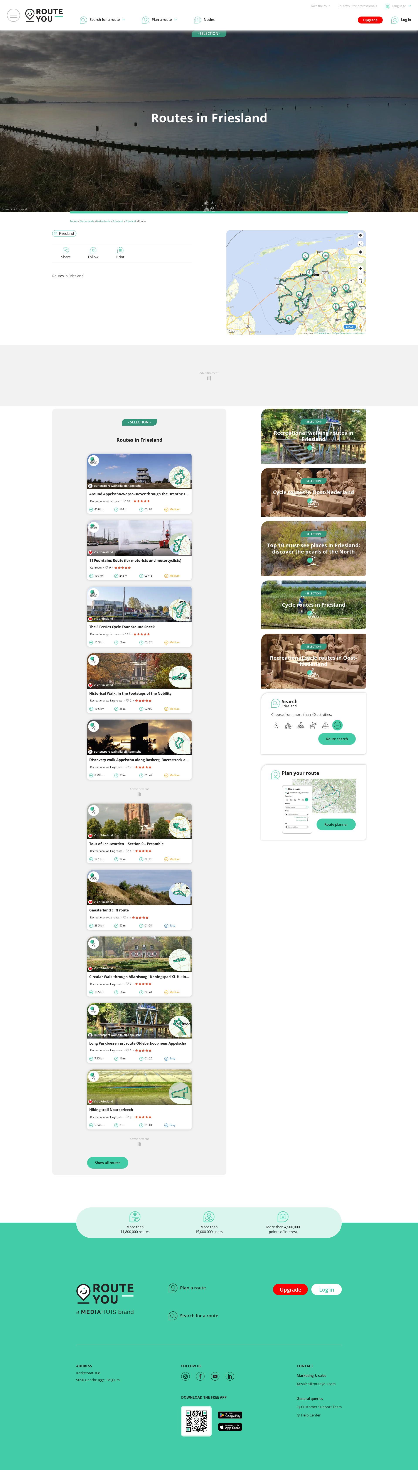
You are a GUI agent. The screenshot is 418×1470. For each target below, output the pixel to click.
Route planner (336, 824)
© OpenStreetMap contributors (348, 333)
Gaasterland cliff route (109, 910)
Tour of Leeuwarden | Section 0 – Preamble (126, 843)
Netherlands (87, 221)
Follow (93, 257)
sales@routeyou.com (318, 1383)
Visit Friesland (19, 209)
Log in (326, 1289)
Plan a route (193, 1288)
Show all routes (107, 1162)
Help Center (310, 1415)
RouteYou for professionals (357, 6)
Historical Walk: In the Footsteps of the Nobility (130, 693)
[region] (296, 282)
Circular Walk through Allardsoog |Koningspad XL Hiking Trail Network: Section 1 (160, 976)
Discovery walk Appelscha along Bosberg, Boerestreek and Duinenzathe (151, 759)
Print (120, 257)
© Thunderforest (322, 333)
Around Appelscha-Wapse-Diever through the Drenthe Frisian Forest (148, 494)
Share (66, 257)
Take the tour (320, 6)
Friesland (118, 221)
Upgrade (370, 20)
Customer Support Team (321, 1407)
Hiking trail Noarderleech (111, 1109)
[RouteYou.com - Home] (44, 15)
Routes (74, 221)
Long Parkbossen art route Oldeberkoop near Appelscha (137, 1043)
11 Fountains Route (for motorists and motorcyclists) (135, 560)
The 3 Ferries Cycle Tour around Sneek (122, 626)
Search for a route (199, 1316)
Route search (337, 739)
